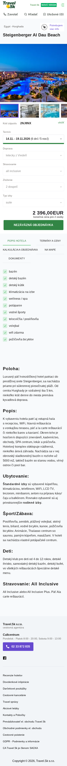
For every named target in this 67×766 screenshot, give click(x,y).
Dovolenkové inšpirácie (16, 682)
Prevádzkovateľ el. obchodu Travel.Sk (24, 721)
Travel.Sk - (43, 5)
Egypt (7, 26)
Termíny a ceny (50, 240)
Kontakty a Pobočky (14, 715)
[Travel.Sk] (11, 5)
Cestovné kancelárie (14, 695)
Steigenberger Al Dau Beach (31, 34)
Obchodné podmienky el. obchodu (22, 728)
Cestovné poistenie (13, 734)
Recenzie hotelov (12, 675)
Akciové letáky (11, 708)
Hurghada (18, 26)
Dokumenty (17, 258)
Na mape (50, 249)
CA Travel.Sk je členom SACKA (20, 748)
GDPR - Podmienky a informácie (21, 741)
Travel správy (10, 701)
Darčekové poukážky (14, 688)
